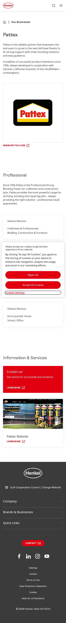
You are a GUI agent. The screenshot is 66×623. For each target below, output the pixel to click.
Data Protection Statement (33, 586)
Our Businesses (20, 22)
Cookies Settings (15, 292)
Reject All (33, 275)
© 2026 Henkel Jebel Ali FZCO (33, 609)
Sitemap (33, 567)
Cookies (33, 592)
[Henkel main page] (8, 5)
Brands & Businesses (18, 512)
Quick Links (11, 523)
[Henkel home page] (4, 22)
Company (10, 501)
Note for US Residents (33, 598)
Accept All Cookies (33, 285)
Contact (31, 543)
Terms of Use (33, 580)
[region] (33, 269)
